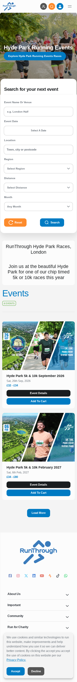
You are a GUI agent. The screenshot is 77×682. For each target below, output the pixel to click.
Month (8, 197)
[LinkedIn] (35, 576)
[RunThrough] (9, 6)
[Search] (51, 6)
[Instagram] (19, 576)
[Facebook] (11, 576)
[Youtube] (42, 576)
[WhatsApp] (66, 576)
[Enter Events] (43, 6)
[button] (38, 376)
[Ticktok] (58, 576)
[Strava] (51, 576)
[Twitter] (27, 576)
